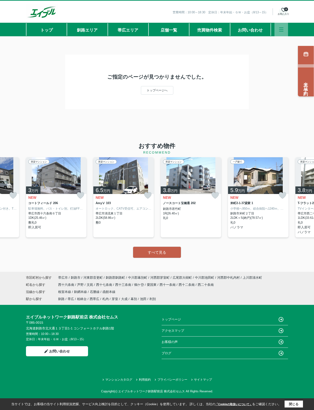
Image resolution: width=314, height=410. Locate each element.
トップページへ (157, 90)
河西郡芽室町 (160, 277)
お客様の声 (170, 342)
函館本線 (109, 292)
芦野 (81, 284)
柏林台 (82, 299)
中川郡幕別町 (137, 277)
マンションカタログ (118, 379)
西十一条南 (168, 284)
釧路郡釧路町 (115, 277)
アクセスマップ (173, 330)
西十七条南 (104, 284)
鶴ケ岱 (139, 284)
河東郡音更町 (93, 277)
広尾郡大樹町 (182, 277)
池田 (143, 299)
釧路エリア (87, 30)
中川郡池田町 (204, 277)
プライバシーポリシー (172, 379)
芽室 (115, 299)
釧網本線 (81, 292)
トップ (46, 30)
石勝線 (95, 292)
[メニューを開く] (281, 29)
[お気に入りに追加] (13, 195)
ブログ (166, 353)
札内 (105, 299)
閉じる (294, 404)
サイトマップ (203, 379)
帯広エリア (128, 30)
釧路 (61, 299)
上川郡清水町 (252, 277)
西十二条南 (187, 284)
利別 (152, 299)
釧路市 (75, 277)
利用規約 (145, 379)
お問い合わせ (250, 30)
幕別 (134, 299)
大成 (124, 299)
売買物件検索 (209, 30)
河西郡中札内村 (228, 277)
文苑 (90, 284)
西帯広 (94, 299)
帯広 (71, 299)
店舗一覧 (169, 30)
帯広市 (63, 277)
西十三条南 (123, 284)
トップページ (171, 319)
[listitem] (56, 197)
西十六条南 (66, 284)
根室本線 (65, 292)
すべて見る (157, 252)
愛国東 (152, 284)
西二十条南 (206, 284)
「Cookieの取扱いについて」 (233, 404)
